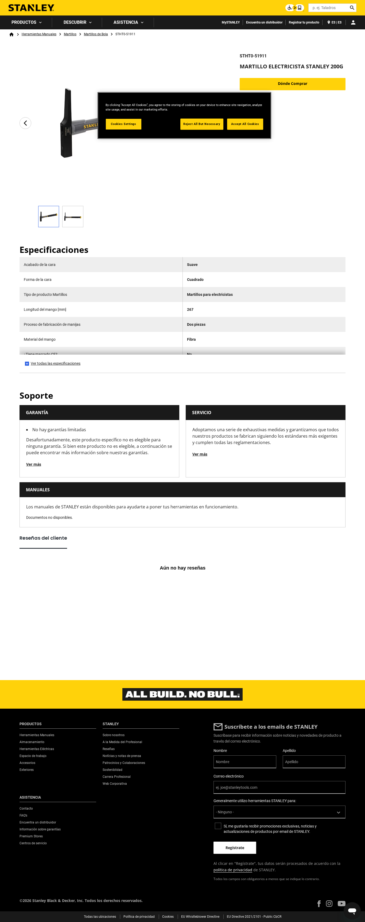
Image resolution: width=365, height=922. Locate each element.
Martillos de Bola (96, 34)
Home (11, 34)
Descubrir (75, 22)
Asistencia (126, 22)
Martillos (70, 34)
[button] (319, 903)
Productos (23, 22)
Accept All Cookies (245, 124)
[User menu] (353, 22)
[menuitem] (26, 22)
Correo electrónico (228, 776)
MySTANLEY (231, 22)
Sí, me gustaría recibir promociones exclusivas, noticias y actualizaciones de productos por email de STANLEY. (270, 829)
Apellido (289, 750)
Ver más (33, 464)
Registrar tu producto (304, 22)
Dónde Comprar (292, 83)
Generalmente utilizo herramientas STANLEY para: (254, 801)
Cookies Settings (123, 124)
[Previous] (25, 123)
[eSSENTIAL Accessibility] (294, 8)
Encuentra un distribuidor (264, 22)
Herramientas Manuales (39, 34)
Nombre (220, 750)
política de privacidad (232, 869)
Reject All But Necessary (201, 124)
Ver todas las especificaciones (55, 363)
